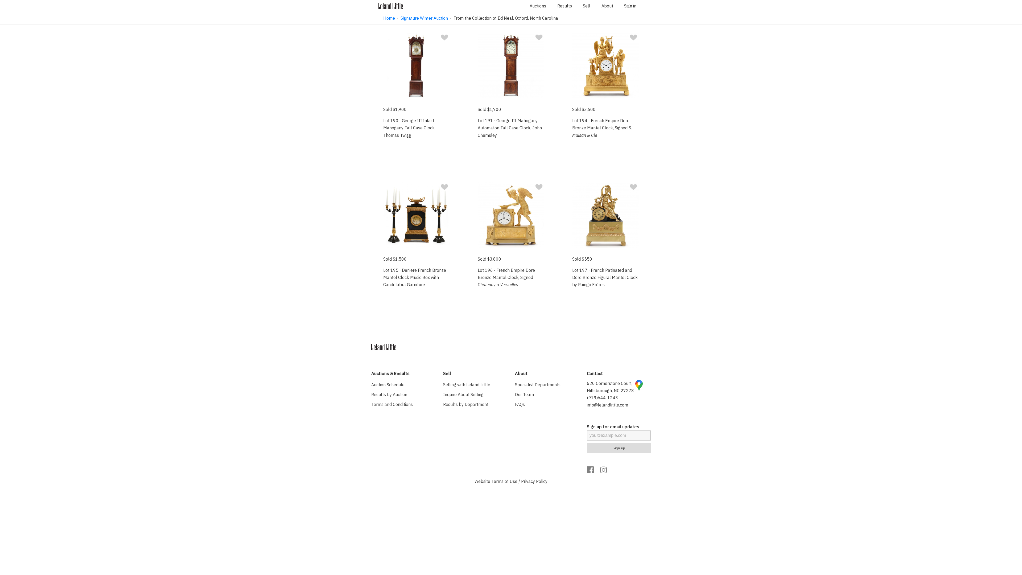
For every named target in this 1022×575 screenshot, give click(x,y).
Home (389, 18)
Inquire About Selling (463, 394)
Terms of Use (504, 481)
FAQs (520, 404)
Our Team (524, 394)
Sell (586, 6)
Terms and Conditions (392, 404)
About (607, 6)
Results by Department (465, 404)
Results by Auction (389, 394)
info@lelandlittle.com (607, 405)
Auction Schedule (388, 384)
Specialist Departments (538, 384)
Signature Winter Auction (424, 18)
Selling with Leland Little (466, 384)
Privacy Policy (534, 481)
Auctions (538, 6)
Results (564, 6)
